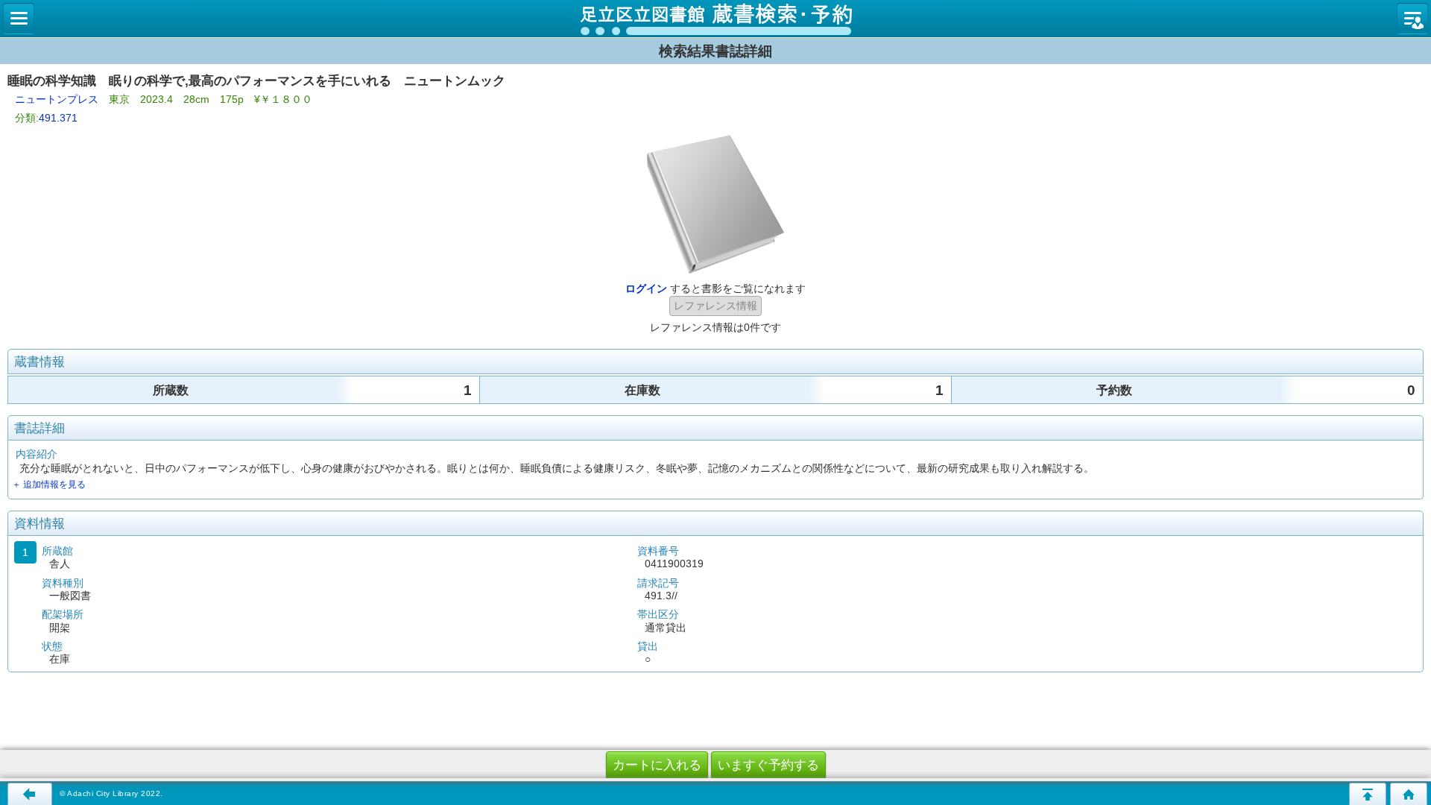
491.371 (58, 118)
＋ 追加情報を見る (49, 484)
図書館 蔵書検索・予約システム (715, 18)
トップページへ (1408, 794)
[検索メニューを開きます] (18, 18)
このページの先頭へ (1367, 794)
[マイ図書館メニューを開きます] (1412, 18)
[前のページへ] (29, 794)
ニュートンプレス (56, 99)
